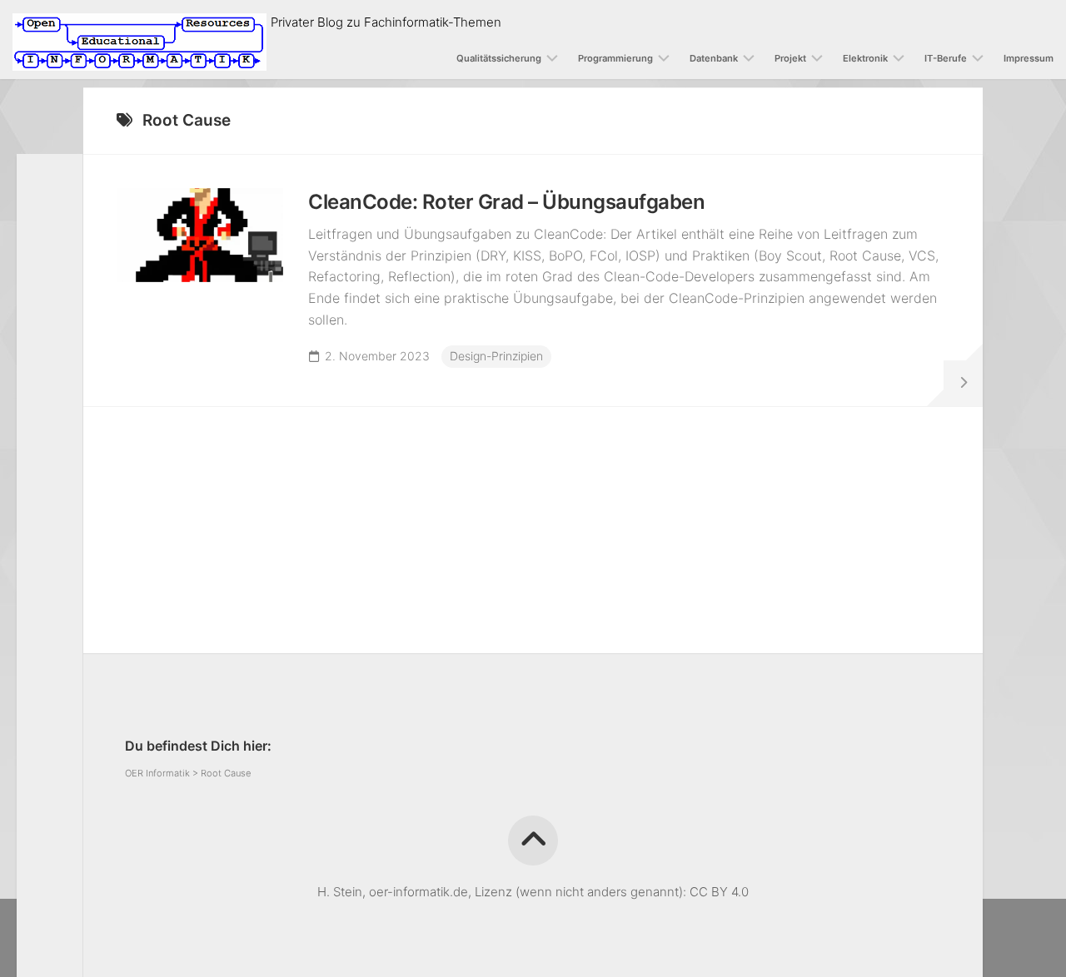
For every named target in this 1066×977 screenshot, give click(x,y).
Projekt (790, 58)
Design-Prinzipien (496, 356)
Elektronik (865, 58)
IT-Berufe (945, 58)
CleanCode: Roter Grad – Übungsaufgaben (506, 202)
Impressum (1029, 58)
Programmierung (615, 58)
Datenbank (714, 58)
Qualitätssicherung (498, 58)
